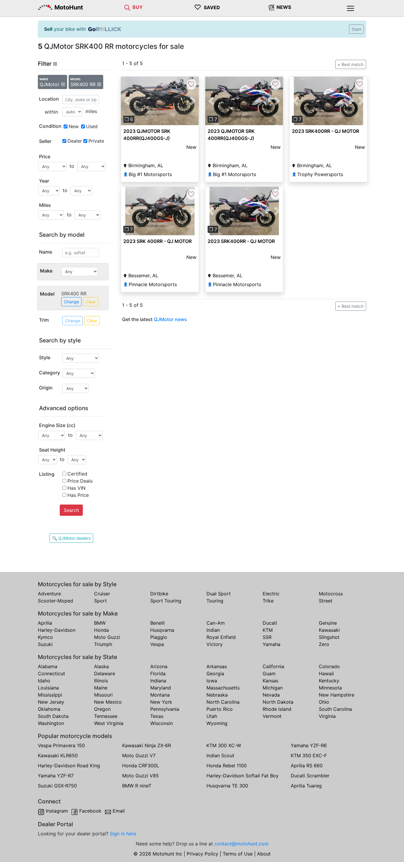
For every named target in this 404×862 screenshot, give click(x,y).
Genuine (328, 623)
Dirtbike (159, 594)
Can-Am (215, 623)
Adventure (49, 594)
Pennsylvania (164, 709)
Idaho (44, 681)
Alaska (101, 666)
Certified (77, 474)
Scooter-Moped (55, 601)
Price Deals (80, 481)
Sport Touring (165, 601)
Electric (271, 594)
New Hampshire (336, 695)
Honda (101, 630)
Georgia (215, 673)
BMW (100, 623)
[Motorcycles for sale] (127, 7)
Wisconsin (161, 723)
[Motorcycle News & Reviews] (271, 7)
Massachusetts (223, 688)
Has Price (78, 495)
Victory (214, 644)
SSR (267, 637)
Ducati (270, 623)
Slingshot (329, 637)
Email (119, 811)
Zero (324, 644)
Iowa (211, 681)
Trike (268, 601)
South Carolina (335, 709)
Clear (91, 301)
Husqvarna (162, 630)
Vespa (157, 644)
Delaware (104, 673)
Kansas (270, 681)
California (273, 666)
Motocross (331, 594)
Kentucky (329, 681)
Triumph (103, 644)
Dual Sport (218, 594)
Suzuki (45, 644)
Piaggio (158, 637)
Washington (51, 723)
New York (161, 702)
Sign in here (123, 834)
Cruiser (102, 594)
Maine (100, 688)
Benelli (157, 623)
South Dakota (53, 716)
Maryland (160, 688)
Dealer (74, 141)
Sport (100, 601)
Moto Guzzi (107, 637)
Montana (160, 695)
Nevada (271, 695)
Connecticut (51, 673)
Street (325, 601)
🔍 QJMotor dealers (71, 538)
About (264, 854)
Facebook (90, 811)
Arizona (158, 666)
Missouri (103, 695)
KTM (268, 630)
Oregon (102, 709)
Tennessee (105, 716)
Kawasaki (329, 630)
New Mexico (108, 702)
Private (96, 141)
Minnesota (330, 688)
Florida (158, 673)
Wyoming (216, 723)
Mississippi (50, 695)
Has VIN (76, 488)
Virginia (327, 716)
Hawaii (326, 673)
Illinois (101, 681)
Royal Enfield (221, 637)
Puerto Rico (219, 709)
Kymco (45, 637)
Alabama (47, 666)
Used (92, 126)
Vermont (272, 716)
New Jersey (51, 702)
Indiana (158, 681)
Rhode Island (277, 709)
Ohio (324, 702)
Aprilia (45, 623)
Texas (156, 716)
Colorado (329, 666)
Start (356, 29)
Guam (269, 673)
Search (71, 510)
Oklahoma (49, 709)
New (74, 126)
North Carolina (223, 702)
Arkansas (216, 666)
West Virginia (108, 723)
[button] (126, 101)
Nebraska (217, 695)
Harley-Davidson (56, 630)
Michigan (273, 688)
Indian (213, 630)
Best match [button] (351, 64)
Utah (211, 716)
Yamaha (271, 644)
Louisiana (48, 688)
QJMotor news (170, 319)
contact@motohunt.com (241, 844)
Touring (214, 601)
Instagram (57, 811)
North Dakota (278, 702)
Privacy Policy (202, 854)
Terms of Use (238, 854)
